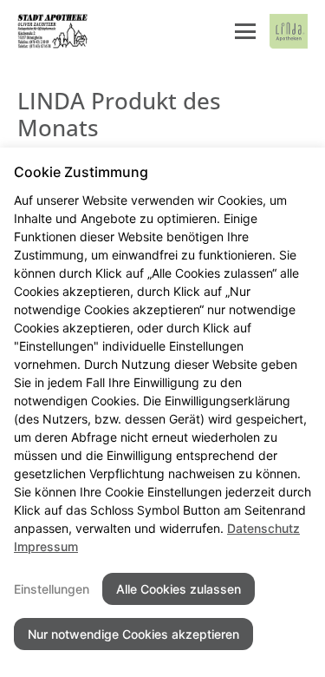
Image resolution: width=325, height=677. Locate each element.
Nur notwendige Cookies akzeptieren (133, 634)
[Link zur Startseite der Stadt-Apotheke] (54, 31)
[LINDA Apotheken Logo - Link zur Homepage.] (289, 31)
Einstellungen (51, 589)
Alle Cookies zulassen (178, 589)
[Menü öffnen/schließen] (245, 31)
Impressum (46, 546)
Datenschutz (263, 528)
